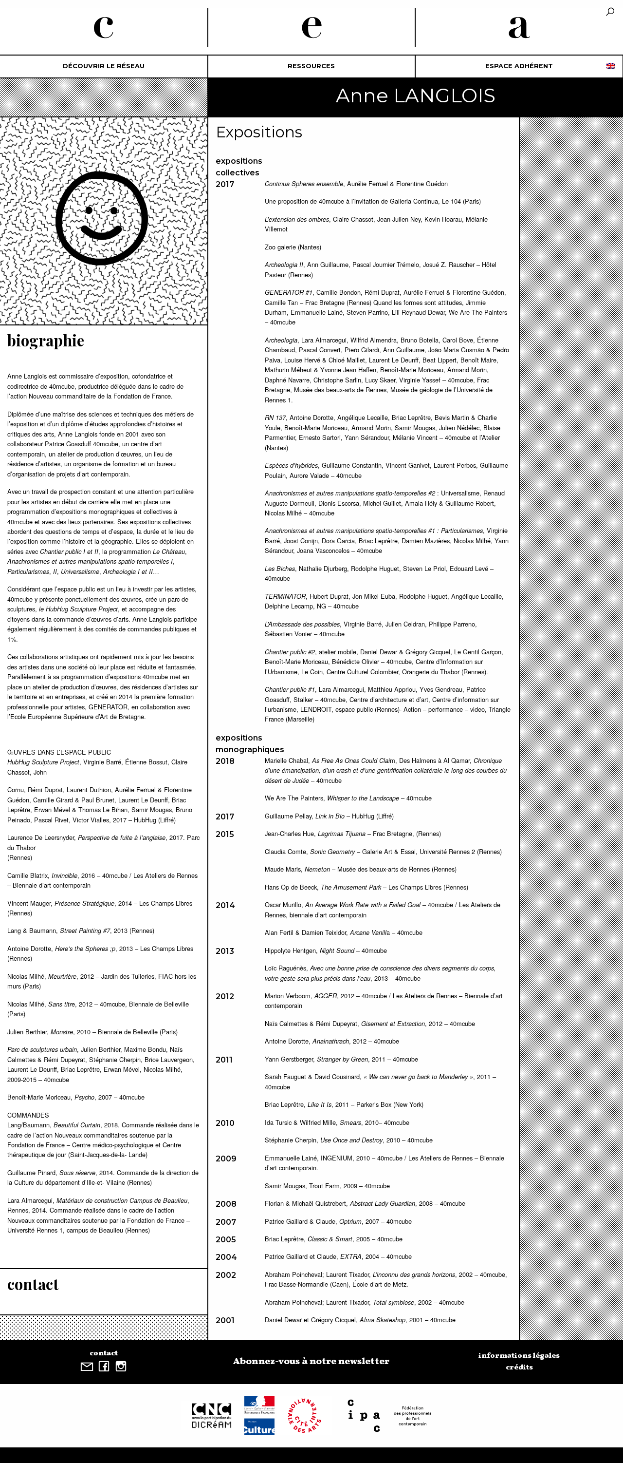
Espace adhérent (519, 66)
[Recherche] (610, 12)
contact (104, 1353)
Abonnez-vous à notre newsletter (311, 1361)
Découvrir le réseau (104, 66)
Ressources (311, 66)
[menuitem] (104, 66)
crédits (519, 1367)
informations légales (519, 1355)
